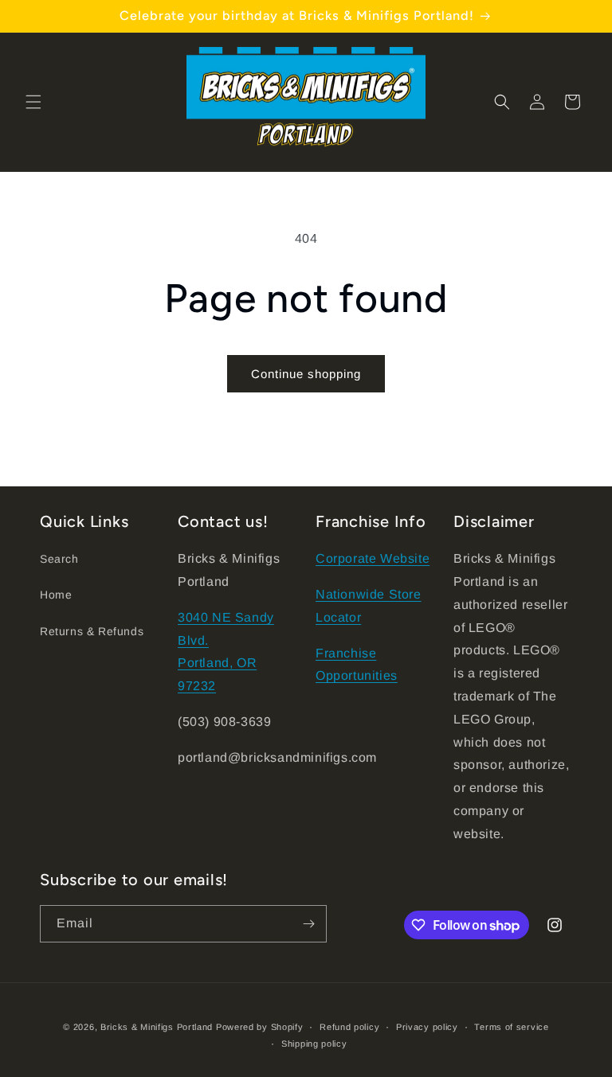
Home (56, 594)
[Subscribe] (308, 923)
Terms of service (511, 1027)
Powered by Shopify (260, 1027)
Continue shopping (306, 373)
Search (59, 558)
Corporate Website (373, 558)
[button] (33, 101)
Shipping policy (314, 1043)
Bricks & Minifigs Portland (156, 1027)
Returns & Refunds (91, 631)
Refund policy (349, 1027)
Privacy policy (427, 1027)
